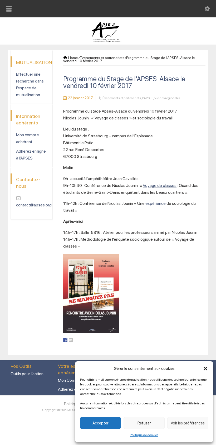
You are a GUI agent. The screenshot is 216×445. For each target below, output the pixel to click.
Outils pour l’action (27, 373)
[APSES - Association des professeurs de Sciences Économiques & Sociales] (108, 40)
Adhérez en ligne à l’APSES (31, 155)
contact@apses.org (34, 204)
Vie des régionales (167, 98)
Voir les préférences (188, 423)
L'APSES (147, 98)
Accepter (100, 423)
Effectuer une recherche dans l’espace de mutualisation (30, 84)
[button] (205, 368)
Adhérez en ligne (73, 389)
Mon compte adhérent (27, 138)
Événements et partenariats (121, 98)
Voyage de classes (159, 185)
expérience (155, 203)
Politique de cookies (144, 435)
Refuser (144, 423)
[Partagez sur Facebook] (65, 340)
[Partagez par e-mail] (71, 340)
